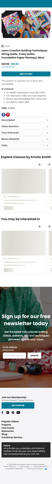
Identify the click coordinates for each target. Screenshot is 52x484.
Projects (6, 424)
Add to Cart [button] (26, 74)
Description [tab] (8, 120)
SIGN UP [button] (34, 355)
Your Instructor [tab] (10, 132)
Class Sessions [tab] (10, 126)
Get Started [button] (17, 405)
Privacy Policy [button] (24, 467)
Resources (8, 431)
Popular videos (10, 421)
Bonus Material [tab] (10, 139)
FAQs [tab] (4, 145)
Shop (4, 434)
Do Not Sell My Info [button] (40, 467)
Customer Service (12, 437)
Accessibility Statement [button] (14, 469)
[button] (4, 115)
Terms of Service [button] (9, 467)
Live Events (8, 428)
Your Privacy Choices (35, 469)
